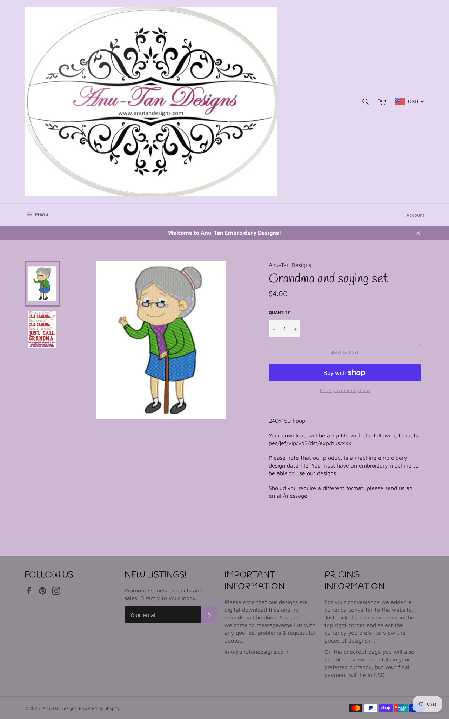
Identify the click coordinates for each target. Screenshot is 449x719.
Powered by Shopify (99, 708)
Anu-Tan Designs (59, 708)
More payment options (345, 390)
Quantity (279, 312)
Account (415, 215)
